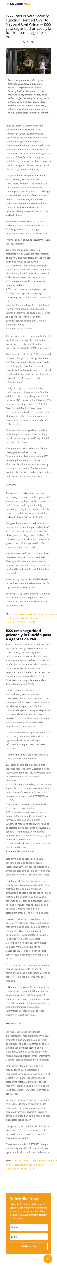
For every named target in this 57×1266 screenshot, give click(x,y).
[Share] (48, 1259)
